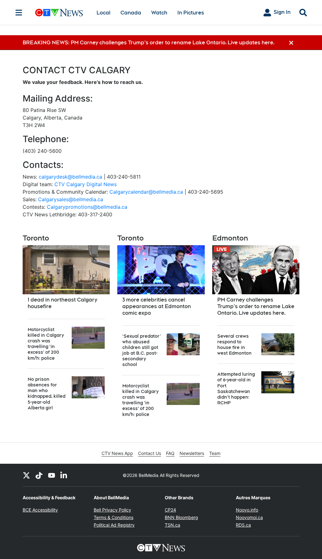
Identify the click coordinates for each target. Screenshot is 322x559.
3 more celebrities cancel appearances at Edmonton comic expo (156, 306)
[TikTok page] (39, 475)
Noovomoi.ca (249, 517)
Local (103, 13)
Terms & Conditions (113, 517)
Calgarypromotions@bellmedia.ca (87, 207)
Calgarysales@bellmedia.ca (70, 199)
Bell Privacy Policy (112, 509)
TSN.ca (172, 525)
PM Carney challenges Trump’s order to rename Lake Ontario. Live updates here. (255, 306)
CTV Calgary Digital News (85, 184)
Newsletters (192, 453)
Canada (130, 13)
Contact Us (149, 453)
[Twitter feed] (26, 475)
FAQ (170, 453)
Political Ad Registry (114, 525)
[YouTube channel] (51, 475)
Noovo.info (247, 509)
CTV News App (117, 453)
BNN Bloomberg (181, 517)
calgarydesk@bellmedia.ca (70, 177)
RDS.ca (243, 525)
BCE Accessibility (40, 509)
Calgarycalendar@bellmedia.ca (146, 192)
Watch (159, 13)
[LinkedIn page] (64, 475)
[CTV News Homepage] (59, 12)
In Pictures (190, 13)
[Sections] (19, 12)
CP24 (170, 509)
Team (214, 453)
